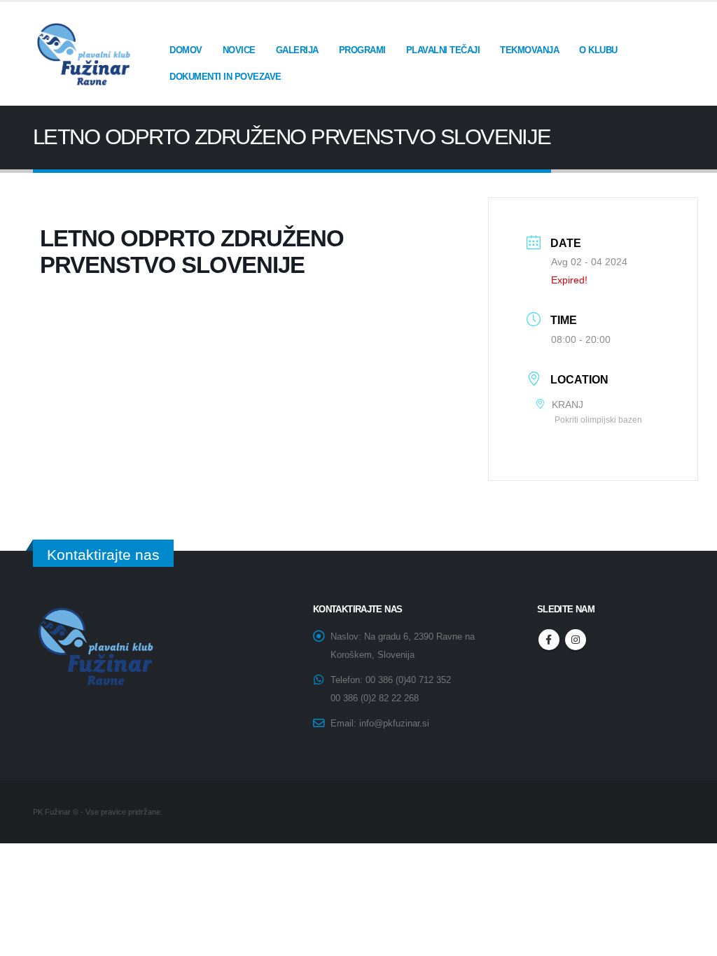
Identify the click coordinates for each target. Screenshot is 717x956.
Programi (362, 50)
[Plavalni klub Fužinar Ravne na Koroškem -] (82, 54)
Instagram (575, 639)
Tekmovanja (529, 50)
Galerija (297, 50)
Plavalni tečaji (443, 50)
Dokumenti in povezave (225, 76)
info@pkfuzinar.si (394, 724)
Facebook (548, 639)
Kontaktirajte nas (103, 555)
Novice (239, 50)
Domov (185, 50)
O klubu (598, 50)
